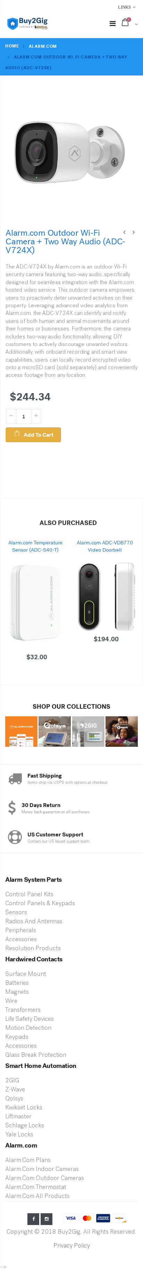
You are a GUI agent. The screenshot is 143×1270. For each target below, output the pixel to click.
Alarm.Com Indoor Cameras (42, 1170)
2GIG (12, 1081)
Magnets (17, 992)
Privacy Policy (71, 1246)
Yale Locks (19, 1135)
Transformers (23, 1010)
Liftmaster (18, 1117)
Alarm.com (43, 46)
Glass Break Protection (35, 1055)
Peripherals (20, 931)
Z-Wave (15, 1090)
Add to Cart (38, 434)
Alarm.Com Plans (28, 1161)
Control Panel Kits (29, 895)
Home (12, 46)
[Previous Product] (124, 233)
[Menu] (113, 24)
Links (124, 7)
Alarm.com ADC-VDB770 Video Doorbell (105, 546)
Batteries (17, 983)
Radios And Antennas (33, 922)
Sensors (16, 913)
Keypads (16, 1037)
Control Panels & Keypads (40, 904)
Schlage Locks (24, 1126)
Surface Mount (25, 974)
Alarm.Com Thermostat (35, 1188)
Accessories (21, 940)
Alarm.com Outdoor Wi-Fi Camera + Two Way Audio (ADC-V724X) (65, 241)
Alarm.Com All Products (37, 1197)
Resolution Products (33, 949)
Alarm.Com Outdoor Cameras (44, 1179)
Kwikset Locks (23, 1108)
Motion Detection (28, 1028)
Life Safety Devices (29, 1019)
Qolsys (14, 1099)
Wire (11, 1001)
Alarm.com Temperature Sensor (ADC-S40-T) (35, 546)
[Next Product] (133, 233)
